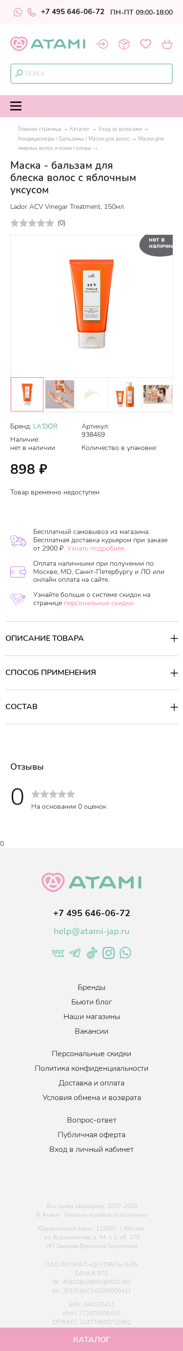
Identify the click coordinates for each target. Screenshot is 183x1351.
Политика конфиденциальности (91, 1068)
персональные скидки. (99, 603)
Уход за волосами (120, 129)
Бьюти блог (91, 1002)
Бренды (91, 987)
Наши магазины (91, 1016)
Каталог (80, 129)
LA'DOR (45, 426)
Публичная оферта (91, 1134)
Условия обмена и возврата (91, 1097)
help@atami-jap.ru (91, 931)
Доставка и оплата (91, 1083)
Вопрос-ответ (92, 1120)
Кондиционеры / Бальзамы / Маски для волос (74, 139)
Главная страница (39, 129)
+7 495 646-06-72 (72, 12)
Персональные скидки (91, 1053)
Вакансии (91, 1031)
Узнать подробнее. (96, 548)
